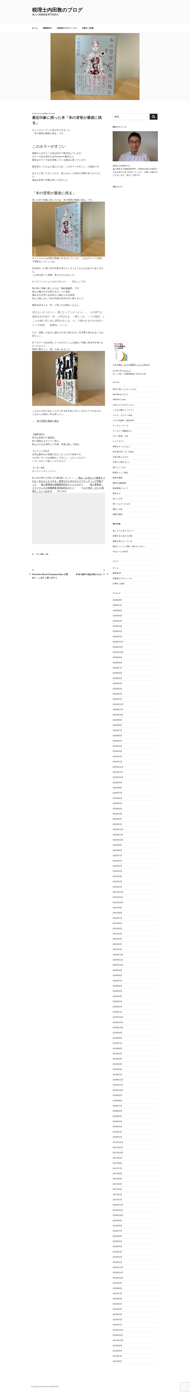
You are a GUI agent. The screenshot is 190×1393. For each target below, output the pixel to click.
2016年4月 (117, 1246)
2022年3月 (117, 876)
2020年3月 (117, 1001)
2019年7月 (117, 1043)
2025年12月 (118, 642)
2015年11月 (118, 1272)
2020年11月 (118, 960)
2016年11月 (118, 1210)
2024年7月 (117, 730)
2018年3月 (117, 1126)
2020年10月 (118, 965)
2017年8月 (117, 1163)
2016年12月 (118, 1205)
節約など (116, 493)
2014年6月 (117, 1361)
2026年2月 (117, 631)
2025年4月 (117, 683)
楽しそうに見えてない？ (123, 531)
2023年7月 (117, 793)
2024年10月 (118, 715)
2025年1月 (117, 699)
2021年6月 (117, 923)
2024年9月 (117, 720)
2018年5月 (117, 1116)
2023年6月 (117, 798)
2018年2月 (117, 1132)
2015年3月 (117, 1314)
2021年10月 (118, 902)
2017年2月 (117, 1194)
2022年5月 (117, 866)
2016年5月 (117, 1241)
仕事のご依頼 (88, 28)
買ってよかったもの (121, 504)
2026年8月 (117, 600)
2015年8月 (117, 1288)
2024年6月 (117, 735)
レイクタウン (118, 441)
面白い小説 (117, 509)
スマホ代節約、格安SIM (123, 420)
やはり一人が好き (120, 551)
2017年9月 (117, 1158)
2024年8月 (117, 725)
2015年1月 (117, 1325)
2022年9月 (117, 845)
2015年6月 (117, 1298)
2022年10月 (118, 840)
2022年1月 (117, 887)
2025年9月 (117, 657)
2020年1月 (117, 1012)
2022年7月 (117, 855)
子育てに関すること (121, 462)
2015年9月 (117, 1283)
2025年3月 (117, 689)
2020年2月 (117, 1006)
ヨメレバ (127, 371)
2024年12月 (118, 704)
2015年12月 (118, 1267)
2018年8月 (117, 1100)
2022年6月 (117, 861)
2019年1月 (117, 1074)
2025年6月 (117, 673)
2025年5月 (117, 678)
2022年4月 (117, 871)
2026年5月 (117, 616)
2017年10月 (118, 1152)
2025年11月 (118, 647)
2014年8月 (117, 1351)
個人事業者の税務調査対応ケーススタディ (62, 484)
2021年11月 (118, 897)
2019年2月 (117, 1069)
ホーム (35, 28)
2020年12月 (118, 954)
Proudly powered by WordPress (45, 1386)
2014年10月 (118, 1340)
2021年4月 (117, 934)
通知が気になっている (122, 541)
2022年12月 (118, 829)
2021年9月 (117, 907)
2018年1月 (117, 1137)
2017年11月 (118, 1147)
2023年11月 (118, 772)
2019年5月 (117, 1053)
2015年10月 (118, 1278)
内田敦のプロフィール (67, 28)
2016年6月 (117, 1236)
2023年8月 (117, 788)
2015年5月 (117, 1304)
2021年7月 (117, 918)
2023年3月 (117, 814)
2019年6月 (117, 1048)
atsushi (52, 113)
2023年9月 (117, 782)
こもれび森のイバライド (123, 410)
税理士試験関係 (119, 483)
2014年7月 (117, 1356)
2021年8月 (117, 913)
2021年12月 (118, 892)
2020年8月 (117, 975)
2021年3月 (117, 939)
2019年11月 (118, 1022)
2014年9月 (117, 1345)
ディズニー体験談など (122, 431)
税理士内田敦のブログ (57, 10)
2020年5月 (117, 991)
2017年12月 (118, 1142)
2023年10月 (118, 777)
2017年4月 (117, 1184)
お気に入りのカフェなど (123, 405)
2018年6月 (117, 1111)
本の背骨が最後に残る (48, 421)
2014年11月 (118, 1335)
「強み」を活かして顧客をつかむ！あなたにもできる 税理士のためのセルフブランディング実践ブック (68, 481)
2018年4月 (117, 1121)
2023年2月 (117, 819)
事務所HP (47, 28)
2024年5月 (117, 741)
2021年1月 (117, 949)
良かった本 (117, 499)
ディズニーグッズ (120, 425)
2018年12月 (118, 1080)
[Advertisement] (68, 518)
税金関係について (120, 488)
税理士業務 (117, 478)
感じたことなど (119, 467)
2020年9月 (117, 970)
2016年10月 (118, 1215)
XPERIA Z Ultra (119, 399)
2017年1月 (117, 1199)
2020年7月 (117, 981)
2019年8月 (117, 1038)
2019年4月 (117, 1059)
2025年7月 (117, 668)
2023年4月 (117, 808)
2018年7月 (117, 1106)
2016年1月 (117, 1262)
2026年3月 (117, 626)
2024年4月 (117, 746)
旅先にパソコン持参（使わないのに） (129, 546)
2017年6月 (117, 1173)
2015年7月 (117, 1293)
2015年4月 (117, 1309)
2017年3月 (117, 1189)
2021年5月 (117, 928)
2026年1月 (117, 636)
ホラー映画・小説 (42, 554)
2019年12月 (118, 1017)
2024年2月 (117, 756)
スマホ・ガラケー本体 (122, 415)
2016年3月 (117, 1252)
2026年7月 (117, 605)
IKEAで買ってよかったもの (124, 389)
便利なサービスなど (121, 446)
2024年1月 (117, 762)
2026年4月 (117, 621)
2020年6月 (117, 986)
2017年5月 (117, 1179)
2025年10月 (118, 652)
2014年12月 (118, 1330)
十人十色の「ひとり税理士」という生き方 (131, 365)
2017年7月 (117, 1168)
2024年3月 (117, 751)
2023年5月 (117, 803)
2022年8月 (117, 850)
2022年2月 (117, 881)
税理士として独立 (120, 472)
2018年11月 (118, 1085)
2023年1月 (117, 824)
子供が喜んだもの (120, 457)
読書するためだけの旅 (122, 536)
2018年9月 (117, 1095)
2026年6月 (117, 610)
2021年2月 (117, 944)
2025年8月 (117, 663)
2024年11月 (118, 709)
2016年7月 (117, 1231)
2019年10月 (118, 1027)
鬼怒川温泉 (117, 514)
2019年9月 (117, 1033)
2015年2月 (117, 1319)
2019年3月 (117, 1064)
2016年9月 (117, 1220)
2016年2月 (117, 1257)
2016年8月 (117, 1226)
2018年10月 (118, 1090)
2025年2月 (117, 694)
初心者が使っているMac (123, 452)
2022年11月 (118, 835)
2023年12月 (118, 767)
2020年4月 (117, 996)
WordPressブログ (120, 394)
